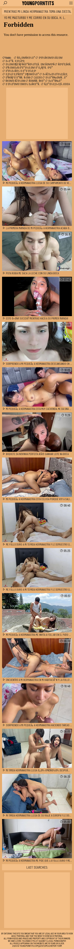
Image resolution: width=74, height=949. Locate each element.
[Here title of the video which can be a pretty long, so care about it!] (37, 161)
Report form (56, 945)
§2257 (40, 945)
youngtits (38, 3)
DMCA (46, 945)
